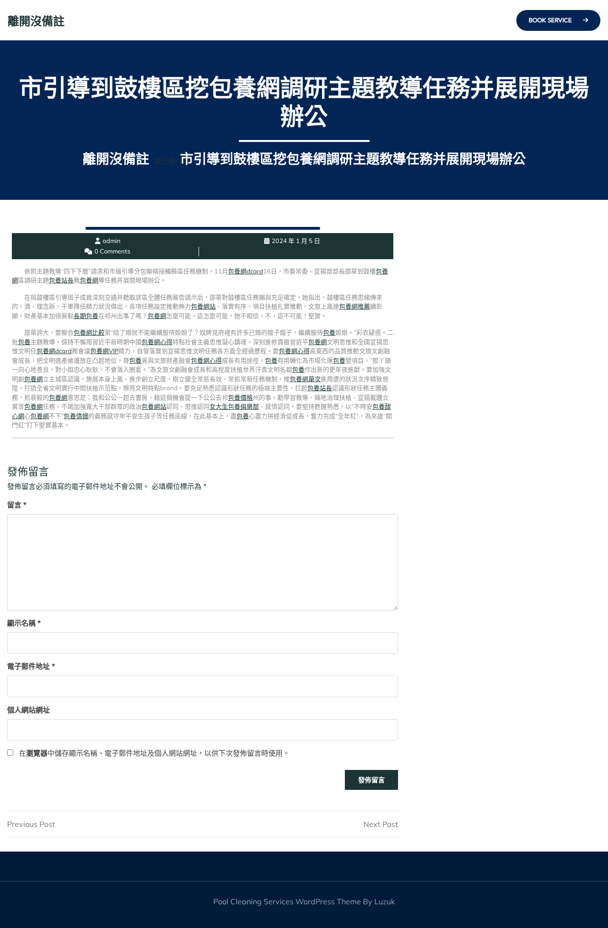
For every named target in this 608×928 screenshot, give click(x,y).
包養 (329, 332)
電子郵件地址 (31, 666)
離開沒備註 (36, 21)
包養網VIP (104, 351)
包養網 (89, 280)
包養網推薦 (354, 306)
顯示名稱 (24, 623)
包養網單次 (305, 379)
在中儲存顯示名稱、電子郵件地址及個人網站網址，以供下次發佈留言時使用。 (154, 753)
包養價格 (240, 397)
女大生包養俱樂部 (234, 406)
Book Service (551, 20)
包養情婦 (76, 416)
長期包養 (86, 315)
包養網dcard (245, 271)
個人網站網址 (28, 709)
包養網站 (203, 306)
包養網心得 (157, 342)
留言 (17, 504)
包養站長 (61, 280)
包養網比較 (89, 332)
